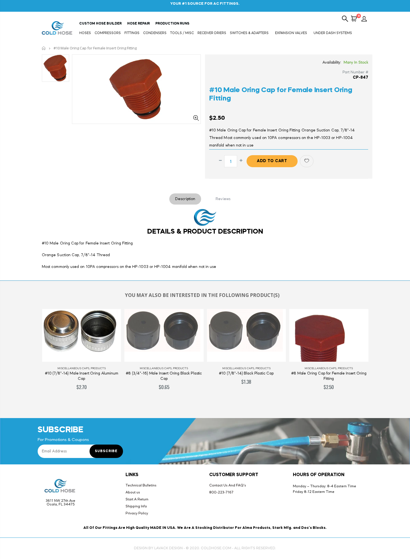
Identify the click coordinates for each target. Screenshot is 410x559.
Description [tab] (185, 199)
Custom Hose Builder (100, 23)
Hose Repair (138, 23)
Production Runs (172, 23)
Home (44, 48)
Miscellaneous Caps (74, 368)
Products (98, 368)
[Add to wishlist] (306, 161)
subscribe (106, 451)
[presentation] (32, 355)
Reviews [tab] (223, 199)
